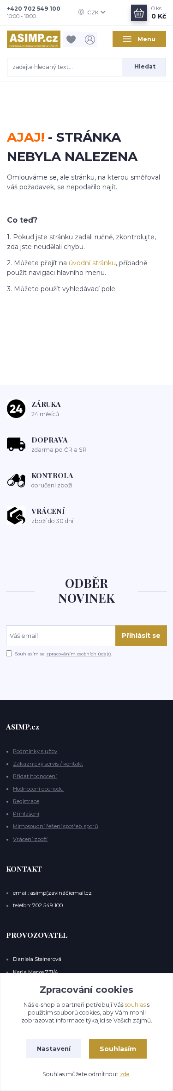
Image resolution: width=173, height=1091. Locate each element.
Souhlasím (118, 1049)
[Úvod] (33, 39)
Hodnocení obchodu (38, 789)
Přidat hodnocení (35, 776)
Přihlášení (26, 813)
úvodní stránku (92, 263)
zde (125, 1074)
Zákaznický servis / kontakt (48, 764)
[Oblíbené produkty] (73, 39)
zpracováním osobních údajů (78, 653)
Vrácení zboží (30, 839)
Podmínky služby (35, 751)
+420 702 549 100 (33, 8)
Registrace (26, 801)
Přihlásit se (141, 635)
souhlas (135, 1004)
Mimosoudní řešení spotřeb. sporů (55, 826)
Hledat (144, 66)
